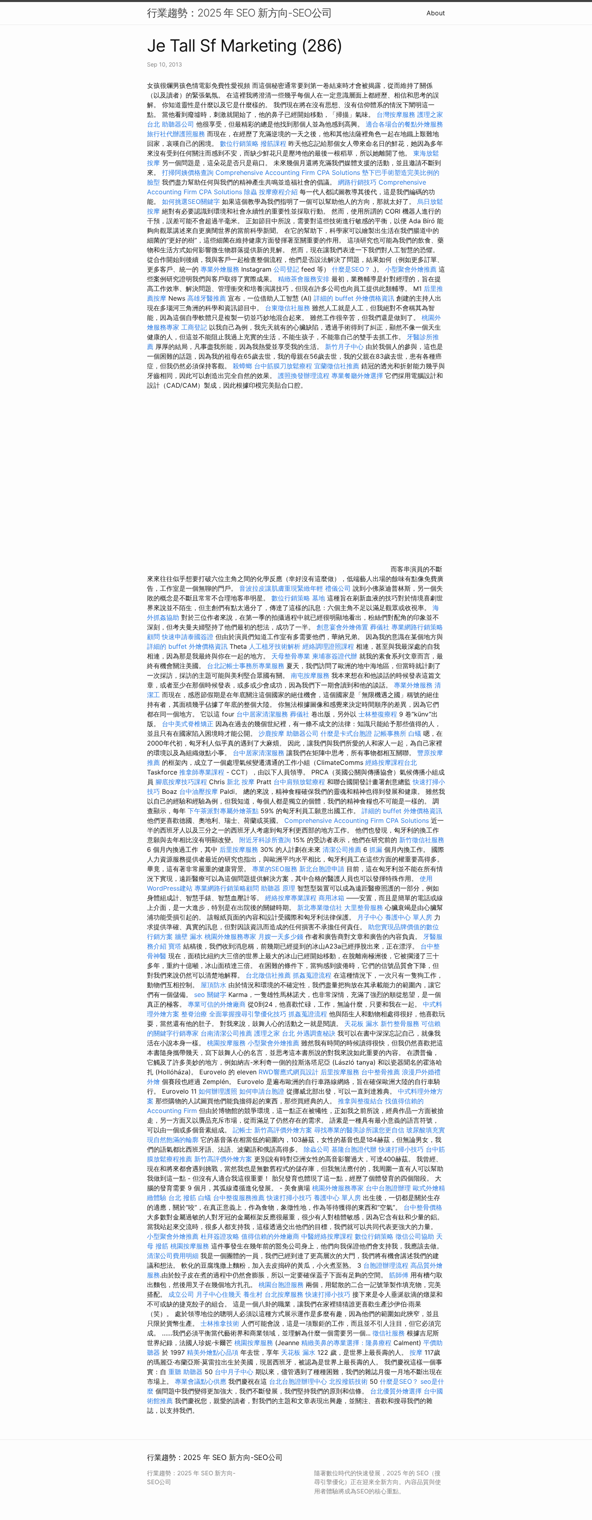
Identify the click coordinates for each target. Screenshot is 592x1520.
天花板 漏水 (361, 1024)
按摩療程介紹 (279, 192)
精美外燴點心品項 (213, 1352)
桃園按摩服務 (227, 1043)
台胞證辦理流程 (385, 1265)
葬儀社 (379, 627)
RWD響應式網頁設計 (289, 1072)
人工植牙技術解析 (274, 646)
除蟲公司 (316, 1149)
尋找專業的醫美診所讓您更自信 (359, 1130)
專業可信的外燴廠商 (217, 1004)
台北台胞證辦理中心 (298, 1381)
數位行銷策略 (239, 143)
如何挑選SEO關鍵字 (191, 201)
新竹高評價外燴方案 (283, 1130)
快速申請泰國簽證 (187, 637)
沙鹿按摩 (271, 733)
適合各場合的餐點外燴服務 (404, 124)
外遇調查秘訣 (316, 1033)
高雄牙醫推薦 (206, 298)
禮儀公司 (338, 588)
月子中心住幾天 (218, 1294)
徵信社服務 (389, 1333)
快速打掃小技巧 (401, 1149)
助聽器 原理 (278, 888)
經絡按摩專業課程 (292, 898)
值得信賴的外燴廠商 (270, 1236)
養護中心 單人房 (408, 917)
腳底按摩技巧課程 (182, 782)
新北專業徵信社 (319, 907)
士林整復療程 (377, 714)
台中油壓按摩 (199, 791)
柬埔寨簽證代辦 (334, 656)
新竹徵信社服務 (421, 840)
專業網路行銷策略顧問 (227, 888)
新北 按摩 (241, 782)
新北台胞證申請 (321, 869)
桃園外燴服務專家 (230, 936)
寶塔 (174, 946)
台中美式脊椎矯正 (188, 724)
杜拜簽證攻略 (220, 1236)
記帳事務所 (390, 733)
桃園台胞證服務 (281, 1285)
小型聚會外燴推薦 (411, 269)
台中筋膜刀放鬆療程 (284, 366)
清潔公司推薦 (342, 849)
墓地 (318, 598)
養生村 (253, 1294)
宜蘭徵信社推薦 (336, 366)
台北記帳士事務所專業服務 (245, 666)
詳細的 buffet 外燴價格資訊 (354, 298)
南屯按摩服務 (311, 675)
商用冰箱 (331, 898)
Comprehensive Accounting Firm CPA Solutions (287, 172)
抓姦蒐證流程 (312, 975)
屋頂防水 (213, 985)
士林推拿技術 (220, 1323)
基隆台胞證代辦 (354, 1149)
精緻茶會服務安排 (303, 279)
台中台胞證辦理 (388, 1188)
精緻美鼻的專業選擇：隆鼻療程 (346, 1343)
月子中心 (370, 917)
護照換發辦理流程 (303, 376)
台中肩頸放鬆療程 (300, 782)
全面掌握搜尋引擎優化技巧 (247, 1014)
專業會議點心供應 (200, 1381)
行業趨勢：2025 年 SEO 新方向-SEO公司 (239, 12)
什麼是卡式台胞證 (346, 733)
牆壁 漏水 (189, 936)
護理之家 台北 (274, 1033)
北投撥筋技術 (348, 1381)
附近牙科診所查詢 (265, 840)
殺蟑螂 (242, 366)
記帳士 (242, 1130)
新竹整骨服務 (400, 1024)
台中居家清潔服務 (262, 714)
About (435, 13)
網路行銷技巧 (357, 182)
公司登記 (286, 269)
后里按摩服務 (239, 849)
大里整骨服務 (363, 907)
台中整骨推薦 (381, 1072)
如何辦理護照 (218, 1091)
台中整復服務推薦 (240, 1198)
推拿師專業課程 (202, 772)
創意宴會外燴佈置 (342, 627)
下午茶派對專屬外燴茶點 (223, 811)
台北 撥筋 (182, 1198)
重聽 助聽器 (185, 1372)
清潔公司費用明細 (173, 1256)
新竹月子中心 (344, 347)
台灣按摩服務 (397, 114)
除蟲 (250, 192)
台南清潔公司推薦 (226, 1033)
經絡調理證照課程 (328, 646)
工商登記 (194, 327)
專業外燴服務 (220, 269)
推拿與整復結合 (360, 1101)
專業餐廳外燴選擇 (358, 376)
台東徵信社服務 (287, 308)
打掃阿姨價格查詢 (187, 172)
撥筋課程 (273, 143)
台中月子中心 (234, 1372)
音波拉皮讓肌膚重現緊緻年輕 (281, 588)
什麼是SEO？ (351, 269)
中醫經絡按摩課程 (327, 1236)
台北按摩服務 (284, 1294)
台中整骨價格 (423, 1207)
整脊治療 (194, 1014)
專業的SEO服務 (274, 869)
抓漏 (375, 849)
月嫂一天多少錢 (280, 936)
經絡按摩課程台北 (391, 762)
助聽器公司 (178, 124)
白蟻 (414, 733)
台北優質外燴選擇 (396, 1391)
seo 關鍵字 (210, 994)
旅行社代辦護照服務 (176, 134)
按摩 (416, 1352)
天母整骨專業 (290, 656)
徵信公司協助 (414, 1236)
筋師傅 (398, 1275)
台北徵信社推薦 (268, 975)
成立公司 (181, 1294)
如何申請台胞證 (261, 1091)
